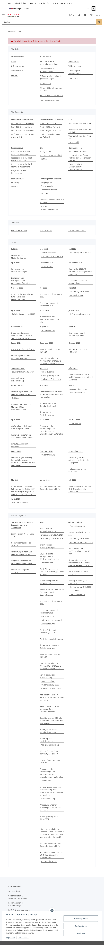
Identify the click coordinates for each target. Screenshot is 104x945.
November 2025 (75, 262)
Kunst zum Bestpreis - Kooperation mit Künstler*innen (77, 167)
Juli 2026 (14, 249)
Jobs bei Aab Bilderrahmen (51, 95)
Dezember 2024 (17, 326)
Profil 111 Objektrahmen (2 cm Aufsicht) (22, 135)
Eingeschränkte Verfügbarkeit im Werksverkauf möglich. (20, 280)
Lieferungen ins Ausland (80, 314)
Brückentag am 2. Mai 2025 (23, 314)
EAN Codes (16, 398)
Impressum (10, 937)
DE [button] (70, 15)
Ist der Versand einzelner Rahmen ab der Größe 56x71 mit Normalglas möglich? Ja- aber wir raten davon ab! (23, 490)
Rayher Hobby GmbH (77, 230)
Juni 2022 (44, 385)
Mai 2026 (72, 249)
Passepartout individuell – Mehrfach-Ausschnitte (22, 165)
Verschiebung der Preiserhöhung (18, 379)
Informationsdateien (49, 209)
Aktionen (44, 193)
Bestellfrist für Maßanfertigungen (19, 256)
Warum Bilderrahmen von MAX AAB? (51, 89)
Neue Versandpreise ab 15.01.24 (50, 350)
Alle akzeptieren (81, 919)
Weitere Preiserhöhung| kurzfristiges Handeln (21, 427)
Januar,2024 (16, 343)
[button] (79, 15)
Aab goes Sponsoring (78, 389)
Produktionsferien (48, 252)
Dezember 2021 (46, 451)
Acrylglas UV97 (46, 151)
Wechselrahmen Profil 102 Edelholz (79, 130)
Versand (14, 186)
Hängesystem (46, 182)
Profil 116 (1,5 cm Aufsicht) (22, 123)
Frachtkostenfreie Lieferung (23, 349)
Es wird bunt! (75, 423)
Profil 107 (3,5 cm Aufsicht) (22, 130)
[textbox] (48, 8)
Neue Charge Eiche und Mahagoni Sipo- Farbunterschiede (21, 407)
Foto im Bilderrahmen (77, 151)
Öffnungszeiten (17, 66)
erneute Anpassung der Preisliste (21, 445)
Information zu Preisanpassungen (19, 270)
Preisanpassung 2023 (50, 375)
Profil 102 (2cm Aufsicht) (50, 127)
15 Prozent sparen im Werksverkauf (77, 281)
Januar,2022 (16, 451)
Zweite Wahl (73, 142)
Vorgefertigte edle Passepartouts (18, 171)
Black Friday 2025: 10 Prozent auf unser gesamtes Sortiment (80, 271)
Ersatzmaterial (47, 186)
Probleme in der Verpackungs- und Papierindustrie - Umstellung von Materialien (51, 430)
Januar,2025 (73, 310)
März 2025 (44, 310)
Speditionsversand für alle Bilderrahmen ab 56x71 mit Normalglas (51, 394)
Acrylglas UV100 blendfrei (51, 155)
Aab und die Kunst (20, 502)
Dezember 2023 (46, 343)
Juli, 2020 (72, 480)
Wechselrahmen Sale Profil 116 (79, 124)
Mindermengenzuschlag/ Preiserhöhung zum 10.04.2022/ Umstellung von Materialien (23, 461)
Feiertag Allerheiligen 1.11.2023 (77, 350)
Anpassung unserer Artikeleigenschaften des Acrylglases (79, 460)
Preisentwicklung (48, 455)
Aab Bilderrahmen (19, 230)
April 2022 (15, 419)
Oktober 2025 (17, 288)
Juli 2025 (43, 288)
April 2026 (15, 262)
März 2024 (72, 326)
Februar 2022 (74, 419)
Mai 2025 (72, 288)
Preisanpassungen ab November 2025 (49, 304)
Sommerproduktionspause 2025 (51, 295)
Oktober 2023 (74, 343)
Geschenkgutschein (49, 190)
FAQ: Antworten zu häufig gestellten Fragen (51, 77)
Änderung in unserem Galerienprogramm (20, 356)
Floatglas (43, 159)
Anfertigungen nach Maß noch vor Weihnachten (21, 393)
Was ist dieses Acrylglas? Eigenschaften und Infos (50, 487)
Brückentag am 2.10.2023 (23, 372)
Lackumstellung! (48, 330)
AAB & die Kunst (76, 295)
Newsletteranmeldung (49, 100)
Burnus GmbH (46, 230)
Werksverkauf (17, 70)
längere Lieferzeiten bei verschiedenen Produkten (22, 436)
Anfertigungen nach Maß (51, 179)
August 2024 (45, 326)
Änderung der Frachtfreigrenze (47, 413)
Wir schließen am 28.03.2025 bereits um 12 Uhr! (50, 319)
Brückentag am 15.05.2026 (81, 252)
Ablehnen (80, 933)
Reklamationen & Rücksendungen (47, 70)
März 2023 (72, 368)
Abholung (15, 182)
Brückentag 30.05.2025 (79, 291)
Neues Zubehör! (48, 372)
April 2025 (15, 310)
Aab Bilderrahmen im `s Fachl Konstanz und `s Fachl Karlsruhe (80, 377)
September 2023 (18, 368)
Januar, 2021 (45, 480)
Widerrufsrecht (74, 66)
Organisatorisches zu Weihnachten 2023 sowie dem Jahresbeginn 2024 (50, 361)
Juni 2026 (44, 249)
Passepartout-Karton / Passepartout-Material (20, 152)
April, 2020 (15, 499)
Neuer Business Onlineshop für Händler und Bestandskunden (23, 297)
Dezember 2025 (46, 262)
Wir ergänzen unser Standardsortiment (48, 404)
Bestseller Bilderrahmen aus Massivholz (52, 201)
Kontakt (14, 75)
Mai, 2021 (15, 480)
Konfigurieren (81, 926)
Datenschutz (23, 937)
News (13, 61)
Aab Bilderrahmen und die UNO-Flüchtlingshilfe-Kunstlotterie (79, 489)
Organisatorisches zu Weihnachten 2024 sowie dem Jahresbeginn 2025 (21, 335)
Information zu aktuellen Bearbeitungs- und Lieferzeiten (22, 525)
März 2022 (44, 419)
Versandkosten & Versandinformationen (49, 62)
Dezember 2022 (17, 385)
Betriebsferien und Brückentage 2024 (76, 334)
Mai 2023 (44, 368)
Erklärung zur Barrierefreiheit (75, 72)
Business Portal (17, 56)
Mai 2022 (72, 385)
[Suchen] (99, 22)
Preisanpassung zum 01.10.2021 (77, 470)
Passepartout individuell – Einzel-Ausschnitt (22, 159)
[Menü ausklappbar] (3, 14)
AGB (70, 56)
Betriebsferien (47, 266)
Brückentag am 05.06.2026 (52, 256)
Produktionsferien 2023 (51, 379)
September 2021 (75, 451)
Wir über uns (45, 83)
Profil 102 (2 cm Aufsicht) (21, 127)
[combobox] (48, 8)
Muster (44, 206)
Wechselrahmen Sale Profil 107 (79, 137)
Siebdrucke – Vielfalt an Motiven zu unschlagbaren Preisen (79, 158)
